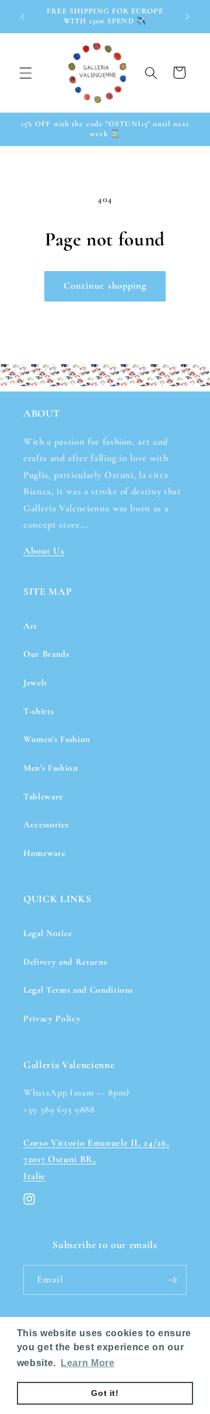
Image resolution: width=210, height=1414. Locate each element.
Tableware (43, 796)
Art (30, 626)
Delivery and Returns (65, 961)
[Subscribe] (172, 1280)
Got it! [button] (105, 1393)
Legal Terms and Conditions (78, 990)
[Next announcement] (188, 16)
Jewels (35, 682)
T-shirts (38, 711)
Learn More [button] (88, 1363)
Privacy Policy (51, 1018)
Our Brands (46, 654)
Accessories (45, 824)
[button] (26, 72)
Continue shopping (105, 286)
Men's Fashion (50, 768)
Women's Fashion (56, 739)
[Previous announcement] (23, 16)
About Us (43, 551)
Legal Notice (47, 933)
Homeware (44, 853)
